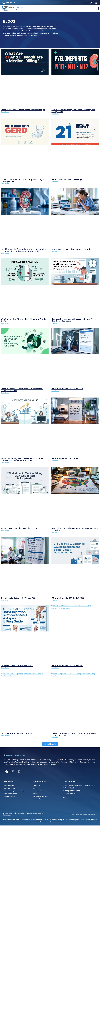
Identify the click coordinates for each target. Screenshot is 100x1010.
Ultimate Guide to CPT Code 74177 (67, 458)
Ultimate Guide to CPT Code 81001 (67, 665)
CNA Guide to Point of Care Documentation (71, 249)
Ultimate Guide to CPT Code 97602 (67, 598)
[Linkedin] (19, 772)
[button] (50, 744)
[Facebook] (86, 3)
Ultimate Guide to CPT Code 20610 (17, 665)
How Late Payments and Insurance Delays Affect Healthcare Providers (73, 320)
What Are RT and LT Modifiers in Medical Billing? (23, 110)
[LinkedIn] (96, 3)
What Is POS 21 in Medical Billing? (66, 179)
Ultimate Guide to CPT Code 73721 (67, 389)
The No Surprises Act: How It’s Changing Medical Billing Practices (73, 734)
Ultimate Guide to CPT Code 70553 (17, 733)
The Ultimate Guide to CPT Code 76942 (19, 598)
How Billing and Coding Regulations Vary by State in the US (74, 529)
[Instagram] (91, 3)
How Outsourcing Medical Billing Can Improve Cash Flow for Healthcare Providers (22, 459)
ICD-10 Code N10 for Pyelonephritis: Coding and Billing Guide (73, 111)
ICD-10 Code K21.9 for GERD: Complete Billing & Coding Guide (22, 180)
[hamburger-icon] (96, 8)
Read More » (5, 112)
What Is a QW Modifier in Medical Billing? (19, 528)
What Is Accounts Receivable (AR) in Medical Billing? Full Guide (22, 390)
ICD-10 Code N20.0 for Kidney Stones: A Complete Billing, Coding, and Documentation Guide (24, 250)
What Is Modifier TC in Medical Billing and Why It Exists (23, 320)
